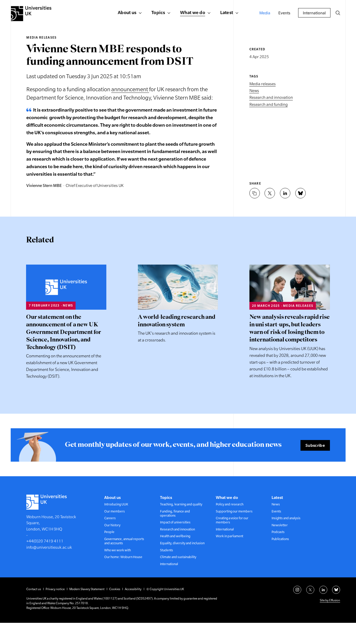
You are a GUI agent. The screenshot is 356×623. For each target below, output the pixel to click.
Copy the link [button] (254, 193)
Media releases (41, 37)
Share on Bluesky (300, 193)
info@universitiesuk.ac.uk (49, 547)
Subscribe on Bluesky (336, 590)
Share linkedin (285, 193)
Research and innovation (271, 97)
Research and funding (268, 104)
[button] (338, 13)
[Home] (31, 13)
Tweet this (270, 193)
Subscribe (315, 445)
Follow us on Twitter (310, 590)
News (254, 90)
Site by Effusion (330, 600)
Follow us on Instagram (297, 590)
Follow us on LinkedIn (323, 590)
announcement (130, 89)
